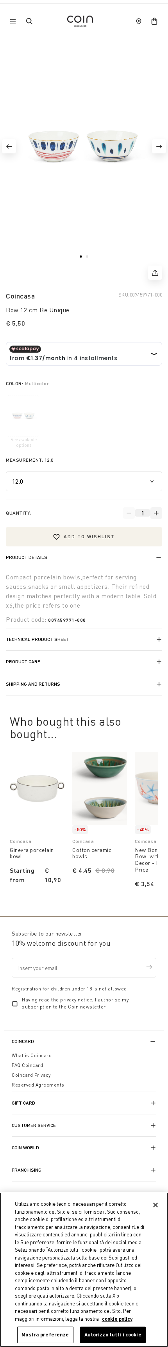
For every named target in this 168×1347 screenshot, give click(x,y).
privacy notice (76, 1000)
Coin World (25, 1147)
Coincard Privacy (31, 1075)
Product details (26, 557)
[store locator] (139, 21)
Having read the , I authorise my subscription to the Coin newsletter (75, 1003)
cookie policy (117, 1319)
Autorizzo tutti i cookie (112, 1334)
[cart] (154, 21)
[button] (9, 146)
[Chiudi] (155, 1205)
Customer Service (34, 1125)
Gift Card (23, 1103)
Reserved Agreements (38, 1085)
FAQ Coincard (27, 1065)
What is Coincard (32, 1055)
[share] (155, 272)
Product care (23, 661)
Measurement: (30, 460)
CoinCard (23, 1041)
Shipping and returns (33, 684)
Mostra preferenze (45, 1334)
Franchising (26, 1170)
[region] (84, 1269)
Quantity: (18, 513)
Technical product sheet (37, 639)
